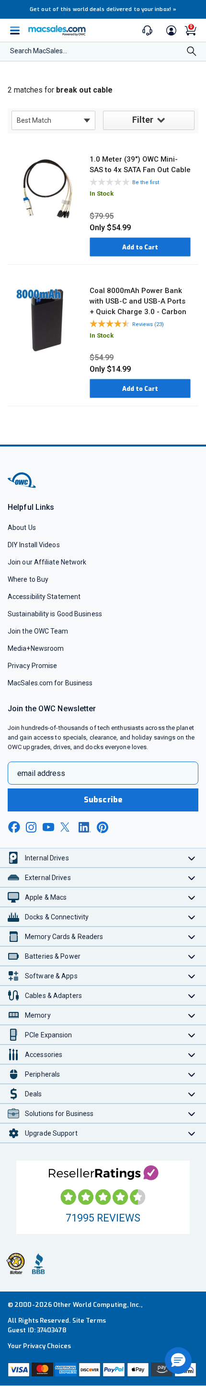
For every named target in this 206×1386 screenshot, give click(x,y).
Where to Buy (28, 579)
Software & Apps (51, 976)
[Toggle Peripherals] (191, 1074)
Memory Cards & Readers (64, 936)
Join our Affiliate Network (47, 562)
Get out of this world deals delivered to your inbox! (103, 9)
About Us (22, 527)
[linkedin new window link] (85, 827)
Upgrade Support (51, 1133)
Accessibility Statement (44, 596)
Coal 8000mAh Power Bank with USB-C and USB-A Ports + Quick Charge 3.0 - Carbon (138, 301)
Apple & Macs (46, 897)
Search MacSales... (38, 51)
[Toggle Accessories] (191, 1054)
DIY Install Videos (34, 545)
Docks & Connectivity (57, 917)
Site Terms (89, 1320)
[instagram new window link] (31, 827)
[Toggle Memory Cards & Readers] (191, 936)
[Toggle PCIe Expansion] (191, 1034)
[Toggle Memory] (191, 1015)
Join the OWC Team (38, 631)
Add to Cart (140, 247)
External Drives (48, 877)
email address (41, 773)
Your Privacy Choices (39, 1346)
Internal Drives (47, 858)
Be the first (145, 182)
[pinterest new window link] (102, 827)
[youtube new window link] (48, 827)
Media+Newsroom (36, 648)
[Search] (191, 52)
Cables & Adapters (53, 995)
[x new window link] (66, 827)
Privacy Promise (32, 666)
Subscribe (103, 800)
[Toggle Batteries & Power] (191, 956)
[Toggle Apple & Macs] (191, 897)
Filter (142, 120)
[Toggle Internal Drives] (191, 857)
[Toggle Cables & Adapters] (191, 995)
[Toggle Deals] (191, 1093)
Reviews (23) (148, 324)
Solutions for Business (59, 1113)
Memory (38, 1015)
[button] (178, 1360)
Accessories (43, 1054)
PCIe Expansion (48, 1035)
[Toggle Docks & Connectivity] (191, 916)
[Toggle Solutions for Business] (191, 1113)
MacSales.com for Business (50, 683)
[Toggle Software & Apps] (191, 975)
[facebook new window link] (14, 827)
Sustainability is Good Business (55, 614)
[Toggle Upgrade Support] (191, 1133)
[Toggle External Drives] (191, 877)
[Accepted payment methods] (103, 1370)
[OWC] (22, 486)
